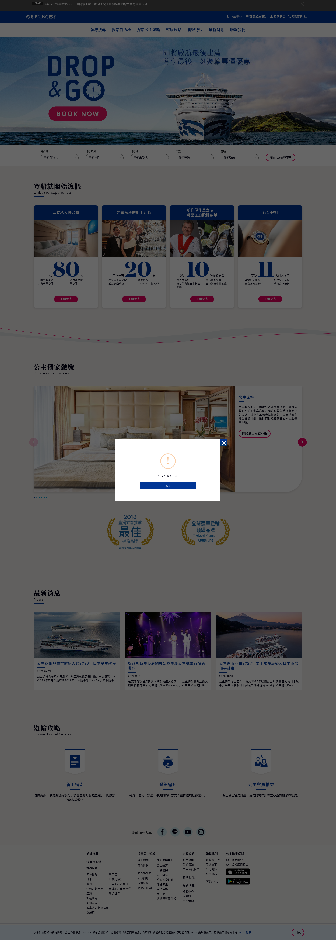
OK (168, 486)
